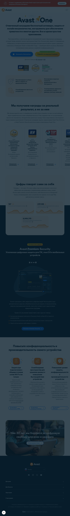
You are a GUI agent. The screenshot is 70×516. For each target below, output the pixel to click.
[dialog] (35, 258)
